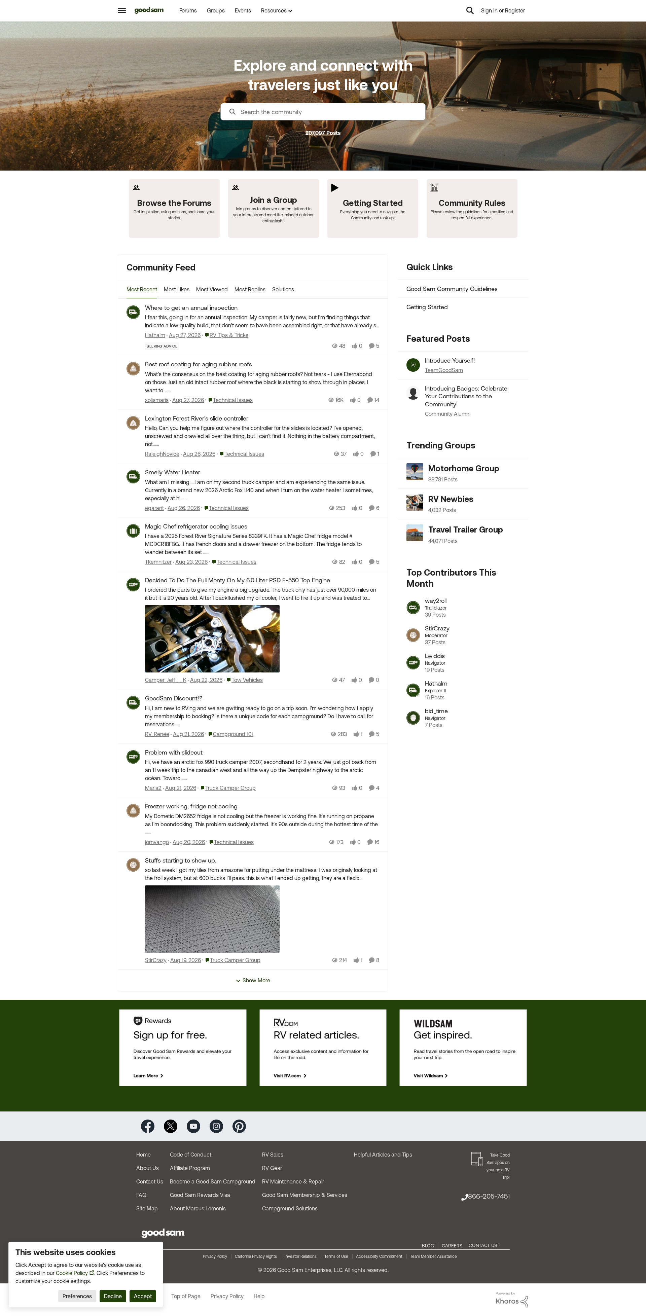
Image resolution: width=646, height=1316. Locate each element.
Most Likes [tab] (176, 289)
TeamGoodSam (444, 370)
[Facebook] (148, 1125)
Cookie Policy (72, 1273)
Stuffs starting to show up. (180, 860)
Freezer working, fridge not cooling (191, 806)
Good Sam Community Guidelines (452, 288)
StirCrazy (156, 960)
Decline (113, 1296)
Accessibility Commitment (379, 1256)
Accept (143, 1296)
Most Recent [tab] (142, 289)
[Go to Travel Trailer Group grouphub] (414, 532)
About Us (147, 1168)
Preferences (77, 1296)
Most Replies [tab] (250, 289)
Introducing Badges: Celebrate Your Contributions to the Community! (466, 396)
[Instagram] (216, 1125)
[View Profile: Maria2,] (133, 757)
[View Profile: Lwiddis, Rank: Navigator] (413, 662)
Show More (256, 980)
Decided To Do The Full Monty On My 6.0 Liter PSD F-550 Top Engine (237, 580)
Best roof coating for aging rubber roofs (198, 364)
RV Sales (272, 1155)
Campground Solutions (290, 1208)
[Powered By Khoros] (512, 1300)
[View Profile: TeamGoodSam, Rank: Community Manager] (413, 365)
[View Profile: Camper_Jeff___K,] (133, 584)
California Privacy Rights (256, 1256)
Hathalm (155, 335)
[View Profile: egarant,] (133, 476)
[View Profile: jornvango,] (133, 810)
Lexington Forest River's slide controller (196, 418)
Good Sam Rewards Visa (200, 1195)
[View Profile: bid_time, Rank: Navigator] (413, 718)
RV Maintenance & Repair (293, 1181)
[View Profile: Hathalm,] (133, 312)
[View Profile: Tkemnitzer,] (133, 531)
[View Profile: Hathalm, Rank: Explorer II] (413, 690)
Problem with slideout (174, 752)
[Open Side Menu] (121, 10)
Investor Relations (301, 1256)
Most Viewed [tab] (212, 289)
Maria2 (153, 788)
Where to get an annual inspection (191, 307)
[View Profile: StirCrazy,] (133, 865)
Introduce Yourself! (450, 360)
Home (143, 1155)
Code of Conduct (190, 1155)
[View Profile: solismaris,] (133, 368)
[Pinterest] (239, 1125)
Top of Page (186, 1296)
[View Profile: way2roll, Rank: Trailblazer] (413, 607)
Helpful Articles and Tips (383, 1155)
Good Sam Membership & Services (304, 1195)
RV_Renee (157, 734)
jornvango (157, 842)
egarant (154, 508)
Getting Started (427, 306)
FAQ (141, 1195)
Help (259, 1296)
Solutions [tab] (283, 289)
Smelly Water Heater (172, 472)
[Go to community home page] (149, 10)
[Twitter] (171, 1125)
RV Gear (272, 1168)
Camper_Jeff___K (165, 680)
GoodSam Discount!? (173, 698)
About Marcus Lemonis (198, 1208)
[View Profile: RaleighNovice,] (133, 423)
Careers (452, 1245)
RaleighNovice (162, 454)
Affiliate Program (190, 1168)
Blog (428, 1245)
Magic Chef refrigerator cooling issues (196, 526)
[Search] (470, 10)
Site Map (147, 1208)
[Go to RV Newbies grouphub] (414, 502)
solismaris (157, 400)
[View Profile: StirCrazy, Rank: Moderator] (413, 635)
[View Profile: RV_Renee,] (133, 702)
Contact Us (149, 1181)
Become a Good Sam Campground (212, 1181)
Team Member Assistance (433, 1256)
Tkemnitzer (158, 562)
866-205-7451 (489, 1196)
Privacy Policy (215, 1256)
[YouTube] (193, 1125)
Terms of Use (336, 1256)
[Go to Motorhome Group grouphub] (414, 471)
